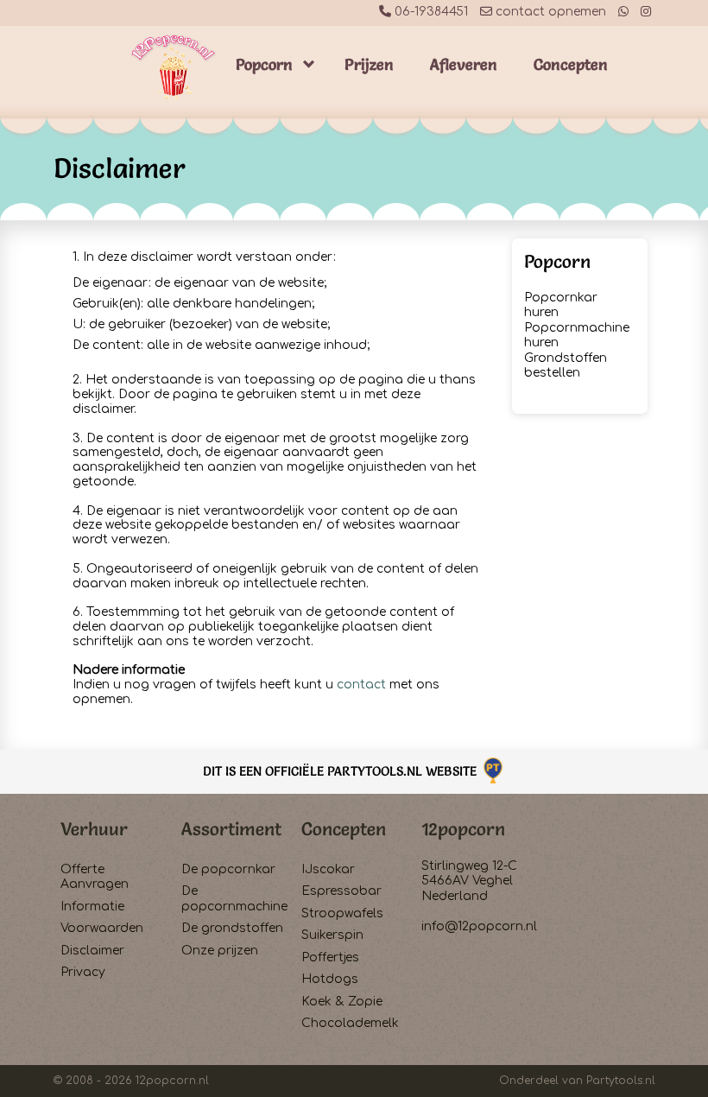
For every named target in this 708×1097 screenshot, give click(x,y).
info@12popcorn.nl (479, 926)
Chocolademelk (350, 1023)
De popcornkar (228, 869)
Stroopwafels (342, 913)
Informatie (92, 906)
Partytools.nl (620, 1081)
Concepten (571, 64)
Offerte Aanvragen (94, 877)
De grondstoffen (232, 928)
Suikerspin (332, 935)
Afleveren (463, 64)
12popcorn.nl (172, 1081)
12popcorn (463, 829)
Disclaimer (92, 950)
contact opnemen (549, 11)
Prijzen (369, 64)
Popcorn (264, 64)
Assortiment (231, 829)
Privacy (82, 972)
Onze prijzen (219, 950)
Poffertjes (330, 957)
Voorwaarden (101, 928)
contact (361, 684)
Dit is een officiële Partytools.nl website (341, 771)
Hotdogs (329, 979)
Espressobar (341, 891)
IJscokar (328, 869)
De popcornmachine (234, 899)
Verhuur (94, 829)
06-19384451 (429, 11)
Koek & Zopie (341, 1001)
